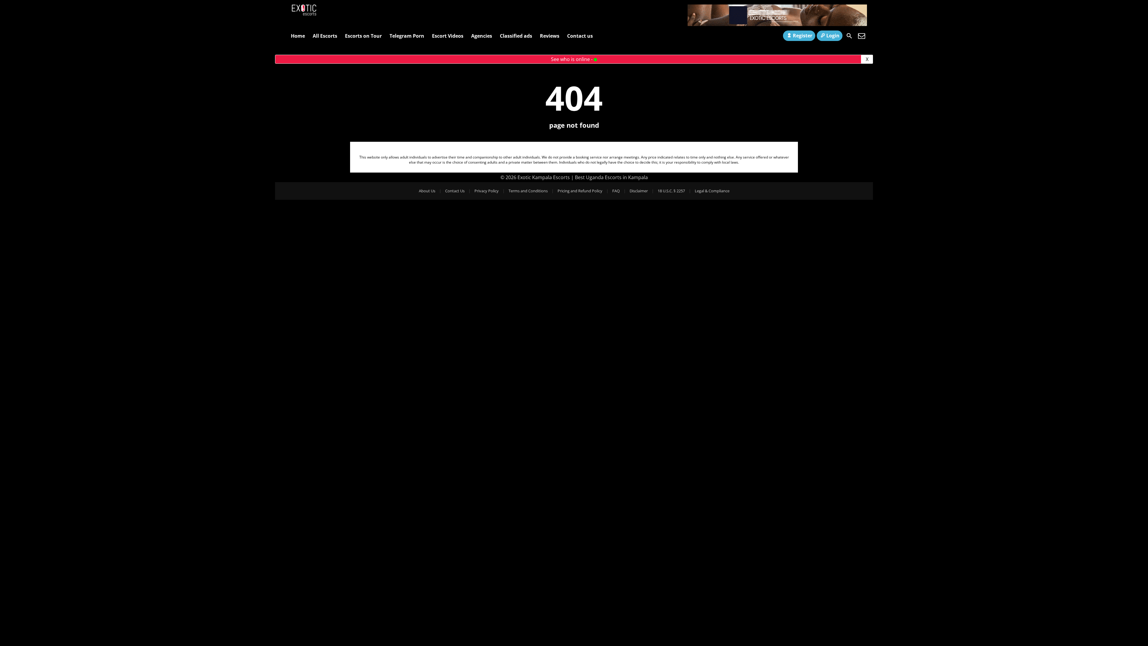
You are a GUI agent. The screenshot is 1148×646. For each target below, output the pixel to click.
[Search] (849, 36)
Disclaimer (639, 191)
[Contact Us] (861, 36)
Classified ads (516, 36)
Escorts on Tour (363, 36)
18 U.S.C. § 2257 (671, 191)
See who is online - (572, 59)
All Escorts (325, 36)
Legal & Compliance (712, 191)
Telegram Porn (407, 36)
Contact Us (455, 191)
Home (298, 36)
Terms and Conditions (528, 191)
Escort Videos (447, 36)
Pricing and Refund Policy (580, 191)
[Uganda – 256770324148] (777, 24)
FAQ (616, 191)
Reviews (549, 36)
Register (802, 35)
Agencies (481, 36)
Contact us (580, 36)
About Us (427, 191)
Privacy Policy (486, 191)
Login (832, 35)
